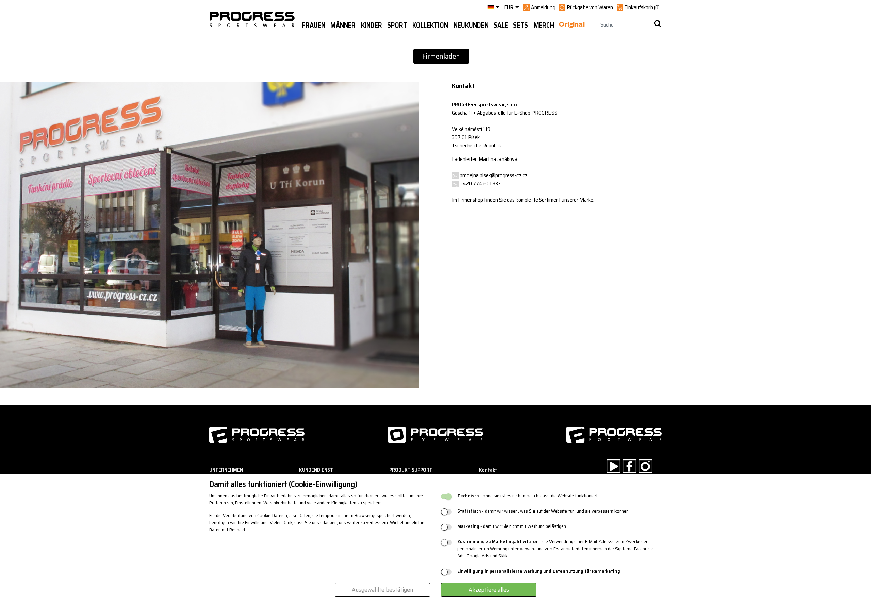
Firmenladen (441, 56)
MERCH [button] (543, 25)
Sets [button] (520, 25)
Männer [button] (343, 25)
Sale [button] (501, 25)
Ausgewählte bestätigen (382, 590)
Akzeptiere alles (489, 590)
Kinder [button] (371, 25)
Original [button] (572, 25)
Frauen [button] (313, 25)
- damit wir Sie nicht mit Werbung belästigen (511, 526)
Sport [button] (397, 25)
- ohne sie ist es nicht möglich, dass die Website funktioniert (527, 495)
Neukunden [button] (471, 25)
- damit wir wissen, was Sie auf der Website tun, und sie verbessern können (543, 511)
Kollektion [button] (430, 25)
